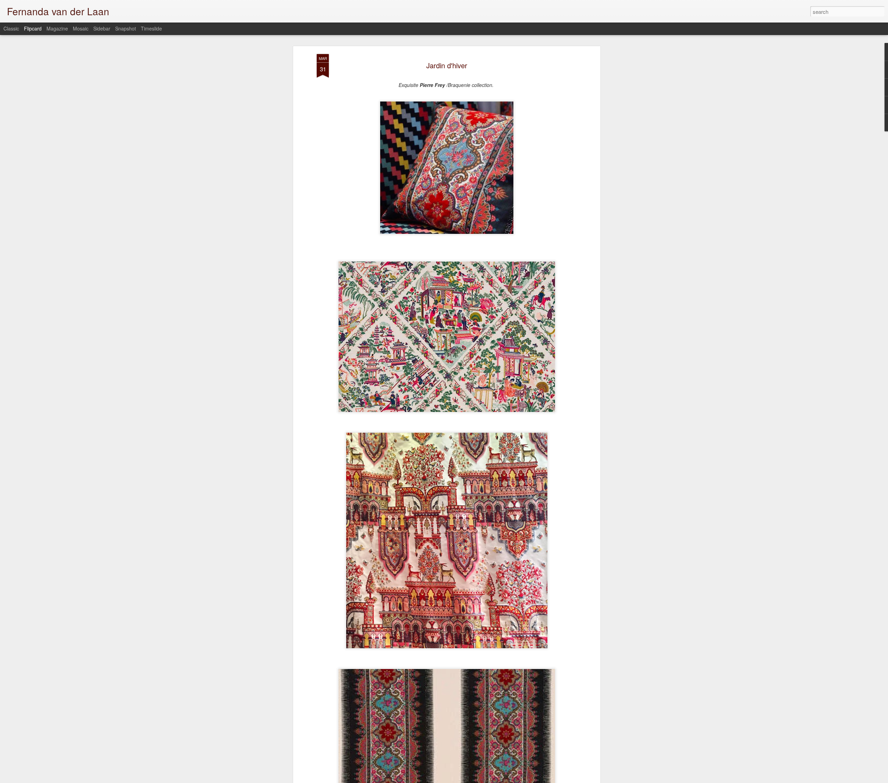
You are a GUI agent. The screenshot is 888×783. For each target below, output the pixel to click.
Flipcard (33, 28)
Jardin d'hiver (446, 65)
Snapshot (125, 28)
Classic (11, 28)
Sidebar (101, 28)
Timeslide (151, 28)
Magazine (57, 28)
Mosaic (80, 28)
